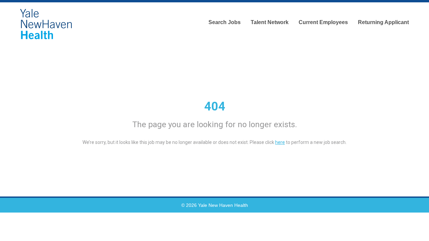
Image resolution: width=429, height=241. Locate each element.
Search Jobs (224, 22)
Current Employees (323, 22)
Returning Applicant (383, 22)
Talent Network (270, 22)
